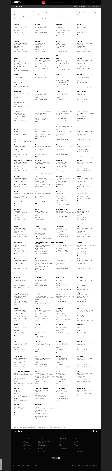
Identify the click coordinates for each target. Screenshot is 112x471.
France (59, 461)
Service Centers (42, 450)
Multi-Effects (26, 442)
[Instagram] (19, 431)
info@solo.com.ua (22, 400)
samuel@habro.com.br (65, 69)
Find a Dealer (17, 6)
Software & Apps (27, 448)
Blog (67, 2)
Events (60, 444)
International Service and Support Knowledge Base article (51, 16)
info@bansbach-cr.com (23, 106)
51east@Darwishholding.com (87, 320)
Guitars (24, 444)
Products (50, 2)
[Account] (96, 2)
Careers (76, 445)
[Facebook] (21, 431)
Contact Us (76, 450)
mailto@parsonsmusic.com (66, 171)
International (79, 461)
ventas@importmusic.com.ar (66, 38)
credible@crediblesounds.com (46, 221)
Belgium (65, 461)
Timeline (76, 442)
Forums (40, 448)
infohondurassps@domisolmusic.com (44, 173)
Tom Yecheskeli (23, 201)
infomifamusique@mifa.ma (24, 287)
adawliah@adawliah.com (86, 337)
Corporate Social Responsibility (81, 447)
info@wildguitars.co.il (23, 206)
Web (57, 36)
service (89, 6)
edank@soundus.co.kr (64, 220)
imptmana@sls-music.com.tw (25, 383)
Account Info (41, 451)
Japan (48, 461)
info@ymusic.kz (22, 223)
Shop (78, 84)
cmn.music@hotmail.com (65, 120)
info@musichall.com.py (44, 303)
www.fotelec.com (43, 336)
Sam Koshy (42, 398)
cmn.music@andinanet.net (66, 122)
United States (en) (91, 2)
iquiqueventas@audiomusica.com (26, 70)
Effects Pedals (26, 445)
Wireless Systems (27, 447)
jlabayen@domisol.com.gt (86, 157)
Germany (54, 461)
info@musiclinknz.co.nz (65, 289)
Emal (61, 53)
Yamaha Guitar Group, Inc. (80, 451)
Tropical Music (64, 200)
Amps (24, 441)
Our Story (76, 441)
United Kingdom (42, 461)
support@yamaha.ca (23, 86)
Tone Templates (63, 448)
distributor (96, 6)
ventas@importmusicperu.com (66, 305)
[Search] (98, 2)
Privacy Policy (25, 465)
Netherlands (72, 461)
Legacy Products (42, 445)
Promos (61, 445)
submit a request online (59, 18)
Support (83, 2)
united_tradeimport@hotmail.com (26, 141)
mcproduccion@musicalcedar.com (88, 87)
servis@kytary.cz (22, 120)
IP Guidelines (34, 465)
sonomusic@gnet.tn (64, 385)
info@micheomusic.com (65, 319)
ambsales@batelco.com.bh (45, 53)
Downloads (74, 2)
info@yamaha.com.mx (44, 273)
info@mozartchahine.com (45, 238)
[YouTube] (15, 431)
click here (29, 16)
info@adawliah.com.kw (86, 223)
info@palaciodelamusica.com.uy (26, 414)
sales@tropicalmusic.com (65, 204)
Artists (60, 441)
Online (75, 6)
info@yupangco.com (85, 305)
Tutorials (40, 447)
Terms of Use (16, 465)
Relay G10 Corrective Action (45, 441)
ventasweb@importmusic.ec (87, 122)
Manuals (40, 444)
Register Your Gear (43, 453)
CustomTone (59, 2)
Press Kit (76, 444)
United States (33, 461)
